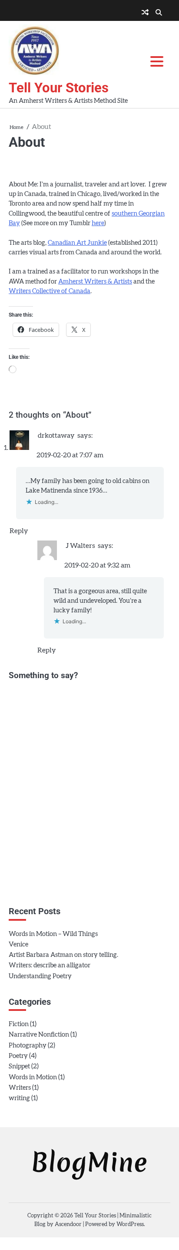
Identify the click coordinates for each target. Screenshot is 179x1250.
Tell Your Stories (59, 88)
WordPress (130, 1224)
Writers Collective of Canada (49, 291)
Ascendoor (68, 1224)
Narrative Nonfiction (39, 1034)
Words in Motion (33, 1077)
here (98, 223)
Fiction (19, 1024)
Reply (19, 530)
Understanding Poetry (40, 976)
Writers (20, 1087)
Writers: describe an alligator (49, 965)
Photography (27, 1045)
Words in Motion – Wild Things (53, 934)
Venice (18, 944)
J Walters (80, 545)
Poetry (18, 1056)
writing (19, 1098)
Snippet (19, 1066)
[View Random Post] (145, 12)
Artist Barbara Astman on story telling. (63, 955)
